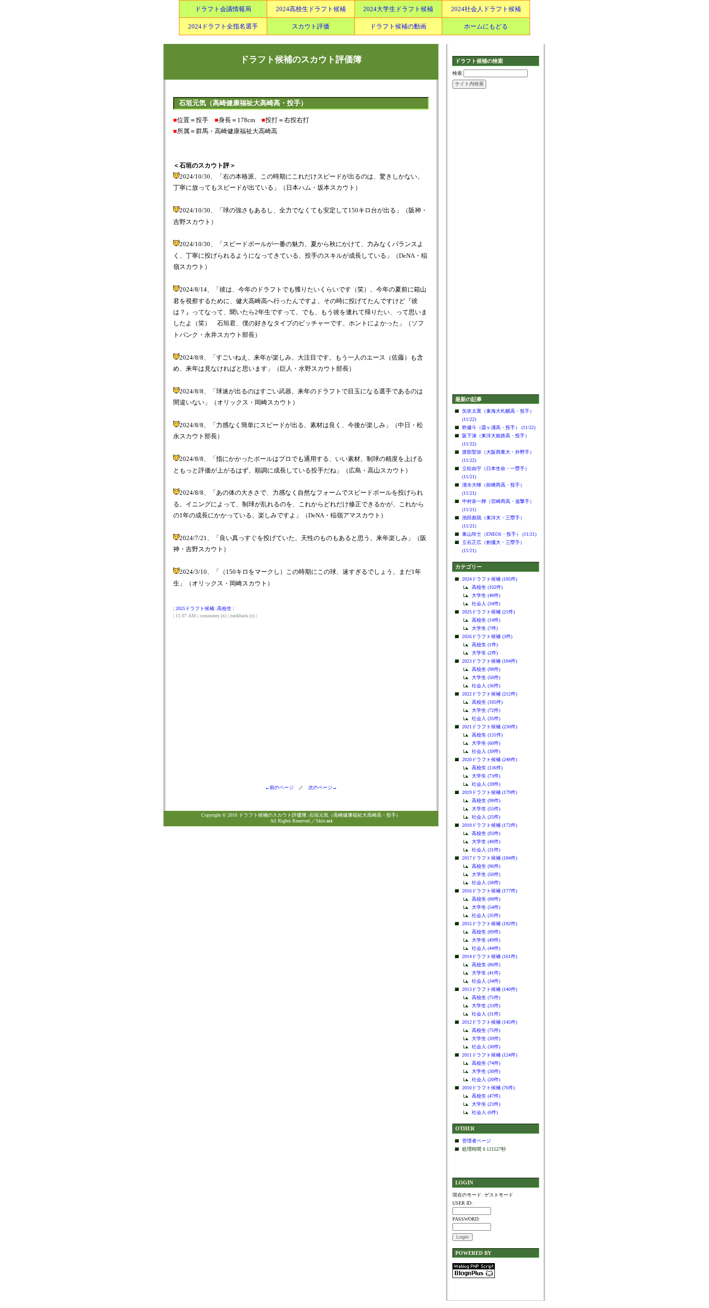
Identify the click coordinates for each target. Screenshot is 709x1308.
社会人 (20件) (486, 1079)
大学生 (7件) (485, 628)
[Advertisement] (495, 242)
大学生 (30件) (486, 1071)
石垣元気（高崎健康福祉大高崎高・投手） (243, 103)
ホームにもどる (486, 26)
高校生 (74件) (486, 1063)
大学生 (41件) (486, 972)
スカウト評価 (310, 26)
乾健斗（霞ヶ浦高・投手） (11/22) (498, 427)
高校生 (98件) (486, 669)
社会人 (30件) (486, 1046)
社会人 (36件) (486, 685)
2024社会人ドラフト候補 (486, 9)
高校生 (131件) (487, 734)
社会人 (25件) (486, 817)
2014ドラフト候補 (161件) (489, 956)
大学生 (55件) (486, 808)
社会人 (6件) (485, 1112)
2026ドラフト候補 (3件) (487, 636)
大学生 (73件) (486, 776)
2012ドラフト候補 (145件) (489, 1022)
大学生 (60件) (486, 743)
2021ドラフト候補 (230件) (489, 726)
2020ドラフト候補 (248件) (489, 759)
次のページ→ (320, 787)
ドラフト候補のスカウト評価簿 (301, 59)
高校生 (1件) (485, 644)
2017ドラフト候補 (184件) (489, 858)
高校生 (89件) (486, 931)
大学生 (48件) (486, 595)
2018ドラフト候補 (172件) (489, 825)
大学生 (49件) (486, 940)
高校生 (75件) (486, 997)
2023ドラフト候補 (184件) (489, 661)
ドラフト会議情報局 (223, 9)
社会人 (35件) (486, 718)
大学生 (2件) (485, 652)
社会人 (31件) (486, 849)
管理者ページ (476, 1140)
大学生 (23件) (486, 1104)
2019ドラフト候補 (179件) (489, 792)
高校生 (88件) (486, 899)
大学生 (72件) (486, 710)
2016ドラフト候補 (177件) (489, 890)
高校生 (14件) (486, 620)
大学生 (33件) (486, 1005)
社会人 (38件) (486, 882)
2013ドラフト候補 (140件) (489, 989)
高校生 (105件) (487, 702)
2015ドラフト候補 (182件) (489, 923)
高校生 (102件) (487, 587)
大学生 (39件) (486, 1038)
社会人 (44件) (486, 948)
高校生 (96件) (486, 866)
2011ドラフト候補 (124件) (489, 1055)
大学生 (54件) (486, 907)
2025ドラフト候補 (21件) (488, 611)
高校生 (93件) (486, 833)
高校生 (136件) (487, 767)
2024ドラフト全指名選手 (223, 26)
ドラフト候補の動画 (398, 26)
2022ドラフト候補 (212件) (489, 693)
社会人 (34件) (486, 603)
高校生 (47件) (486, 1096)
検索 (457, 73)
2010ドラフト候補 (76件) (488, 1087)
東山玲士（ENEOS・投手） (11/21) (499, 534)
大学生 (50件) (486, 677)
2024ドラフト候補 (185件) (489, 579)
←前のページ (282, 787)
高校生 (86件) (486, 964)
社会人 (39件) (486, 751)
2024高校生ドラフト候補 (311, 9)
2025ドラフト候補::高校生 (204, 608)
